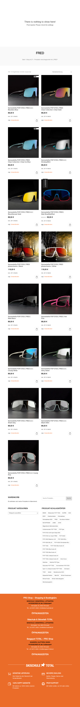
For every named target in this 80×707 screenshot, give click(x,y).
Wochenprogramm (47, 582)
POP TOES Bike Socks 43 (49, 552)
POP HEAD (62, 536)
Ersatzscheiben (52, 516)
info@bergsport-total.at (46, 649)
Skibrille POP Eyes (54, 562)
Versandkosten (15, 120)
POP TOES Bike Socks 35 (57, 546)
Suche (69, 498)
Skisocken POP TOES (48, 565)
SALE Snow (63, 559)
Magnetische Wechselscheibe (50, 526)
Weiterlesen (37, 485)
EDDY (44, 516)
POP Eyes (61, 529)
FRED (56, 519)
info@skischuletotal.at (46, 608)
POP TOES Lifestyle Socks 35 (50, 555)
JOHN (59, 522)
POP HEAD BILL (62, 539)
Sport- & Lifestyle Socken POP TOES (52, 569)
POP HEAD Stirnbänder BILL (61, 542)
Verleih (49, 572)
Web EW (57, 575)
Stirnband (66, 569)
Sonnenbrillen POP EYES (62, 565)
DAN (69, 513)
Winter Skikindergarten (58, 578)
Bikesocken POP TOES (54, 513)
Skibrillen (45, 562)
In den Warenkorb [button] (37, 120)
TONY (44, 572)
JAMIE (54, 522)
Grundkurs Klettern (65, 519)
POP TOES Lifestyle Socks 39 (50, 559)
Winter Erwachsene (66, 575)
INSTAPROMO (46, 522)
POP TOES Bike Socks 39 (49, 549)
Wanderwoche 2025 (59, 572)
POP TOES (45, 546)
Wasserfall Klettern (47, 575)
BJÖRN (64, 513)
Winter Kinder (46, 578)
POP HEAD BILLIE (47, 542)
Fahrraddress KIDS (47, 519)
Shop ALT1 (29, 59)
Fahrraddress (61, 516)
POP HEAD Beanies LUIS (49, 539)
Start (23, 59)
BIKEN (44, 513)
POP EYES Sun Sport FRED (50, 536)
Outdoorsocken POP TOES (50, 529)
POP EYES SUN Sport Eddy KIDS (51, 532)
